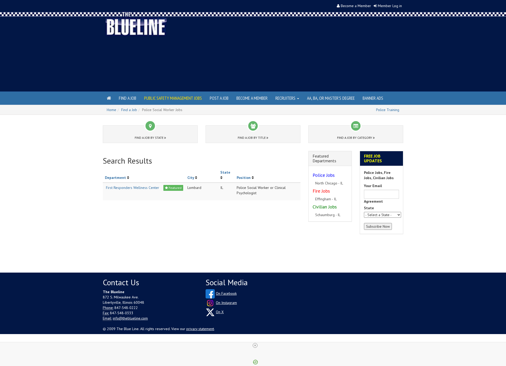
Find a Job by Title (252, 138)
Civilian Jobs (325, 207)
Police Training (387, 109)
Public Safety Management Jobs (173, 98)
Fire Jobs (321, 191)
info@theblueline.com (130, 318)
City (190, 177)
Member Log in (390, 5)
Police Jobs (324, 175)
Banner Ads (373, 98)
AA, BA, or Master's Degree (331, 98)
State (225, 172)
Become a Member (356, 5)
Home (111, 109)
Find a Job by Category (355, 138)
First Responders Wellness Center (132, 187)
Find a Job (127, 98)
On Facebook (226, 293)
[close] (255, 345)
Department (115, 177)
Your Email (373, 185)
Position (244, 177)
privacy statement (200, 328)
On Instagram (226, 302)
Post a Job (219, 98)
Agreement (373, 201)
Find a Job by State (149, 138)
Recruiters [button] (285, 98)
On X (220, 312)
